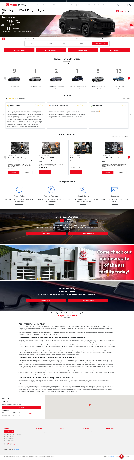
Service (62, 428)
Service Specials (63, 433)
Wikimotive (16, 449)
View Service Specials (88, 300)
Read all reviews (126, 98)
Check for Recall (110, 435)
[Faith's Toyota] (16, 4)
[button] (90, 405)
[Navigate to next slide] (133, 25)
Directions (108, 433)
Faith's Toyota (7, 456)
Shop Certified (46, 233)
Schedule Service (125, 136)
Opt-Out (52, 456)
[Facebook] (5, 444)
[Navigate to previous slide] (1, 25)
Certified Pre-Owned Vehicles (43, 435)
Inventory (39, 428)
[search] (130, 5)
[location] (86, 1)
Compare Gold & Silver (88, 233)
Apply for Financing (87, 431)
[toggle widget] (121, 456)
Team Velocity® (111, 456)
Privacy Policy (12, 456)
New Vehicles (39, 431)
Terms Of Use (18, 456)
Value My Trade (86, 433)
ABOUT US (67, 318)
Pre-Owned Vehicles (41, 433)
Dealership (109, 428)
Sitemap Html (28, 456)
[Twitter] (11, 444)
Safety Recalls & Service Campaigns (43, 456)
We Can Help (115, 204)
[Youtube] (14, 444)
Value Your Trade (19, 204)
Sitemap (23, 456)
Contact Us (10, 431)
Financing (86, 428)
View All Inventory (66, 61)
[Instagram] (8, 444)
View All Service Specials (115, 136)
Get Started (83, 204)
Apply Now (51, 204)
